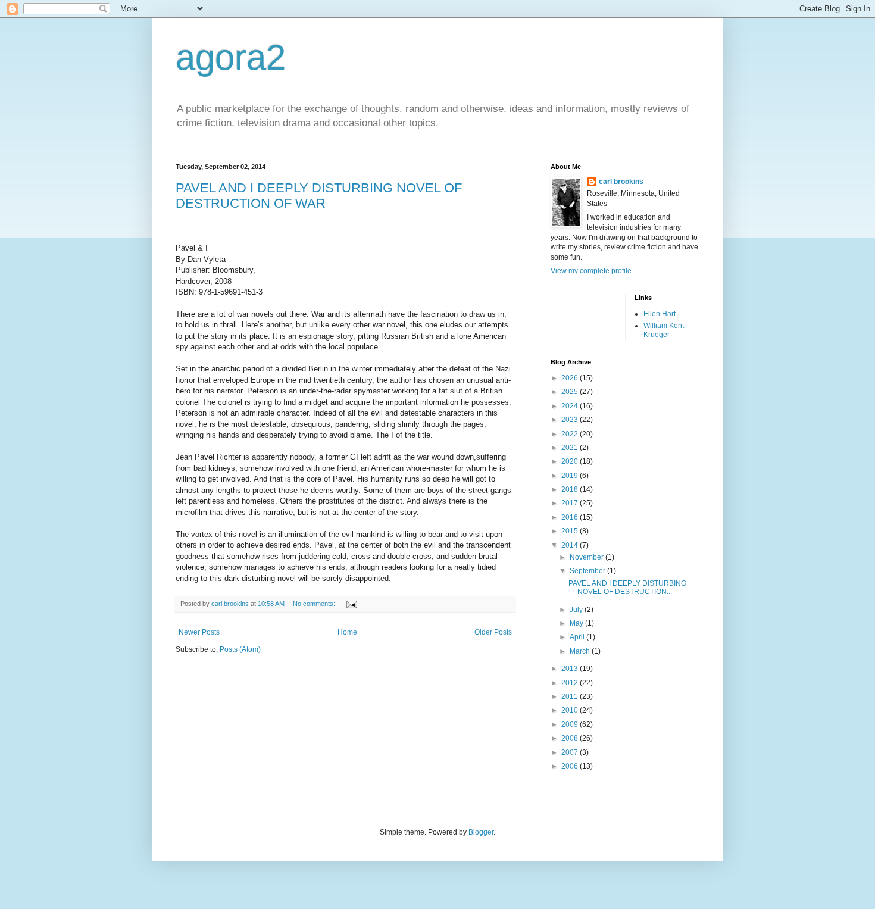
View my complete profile (591, 271)
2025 (570, 392)
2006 (570, 766)
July (577, 609)
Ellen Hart (659, 314)
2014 (570, 545)
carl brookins (621, 181)
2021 (570, 447)
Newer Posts (199, 632)
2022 (570, 434)
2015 (570, 531)
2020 (570, 461)
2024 (570, 406)
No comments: (315, 603)
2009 (570, 724)
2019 (570, 475)
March (581, 651)
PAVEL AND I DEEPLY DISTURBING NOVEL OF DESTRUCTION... (627, 587)
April (578, 637)
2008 (570, 738)
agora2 (231, 57)
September (588, 571)
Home (347, 632)
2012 (570, 683)
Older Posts (493, 632)
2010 (570, 710)
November (587, 557)
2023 (570, 420)
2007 (570, 752)
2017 (570, 503)
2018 (570, 489)
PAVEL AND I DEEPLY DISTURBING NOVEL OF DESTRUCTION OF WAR (319, 195)
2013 (570, 668)
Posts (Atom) (240, 649)
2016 (570, 517)
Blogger (480, 832)
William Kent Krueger (663, 329)
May (577, 623)
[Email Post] (351, 603)
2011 (570, 696)
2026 (570, 378)
